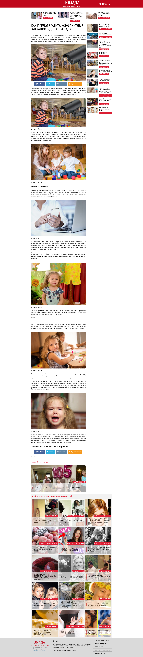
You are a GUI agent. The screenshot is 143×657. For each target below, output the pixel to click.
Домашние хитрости (102, 650)
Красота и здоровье (102, 640)
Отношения (99, 647)
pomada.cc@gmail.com (39, 650)
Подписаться (105, 4)
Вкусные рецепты (101, 644)
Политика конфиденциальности (64, 650)
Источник (33, 456)
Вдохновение (100, 653)
